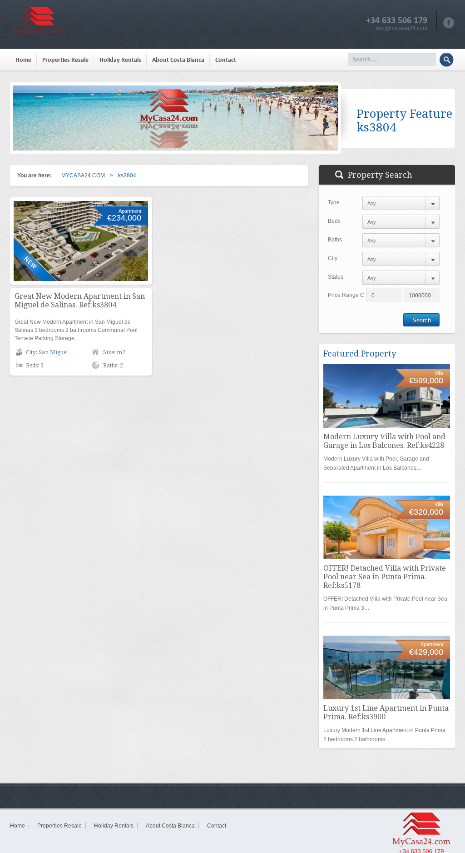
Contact (225, 59)
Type (334, 202)
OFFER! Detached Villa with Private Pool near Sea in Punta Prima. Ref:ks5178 (384, 577)
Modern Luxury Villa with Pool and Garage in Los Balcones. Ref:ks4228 (384, 441)
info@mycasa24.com (401, 28)
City (332, 258)
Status (335, 277)
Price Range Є (346, 295)
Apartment (130, 211)
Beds (334, 221)
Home (23, 59)
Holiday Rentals (120, 59)
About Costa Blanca (178, 59)
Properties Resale (65, 59)
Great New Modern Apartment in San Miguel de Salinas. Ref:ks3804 (80, 300)
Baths (335, 239)
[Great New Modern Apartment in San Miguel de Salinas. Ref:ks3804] (81, 241)
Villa (439, 373)
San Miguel (53, 352)
